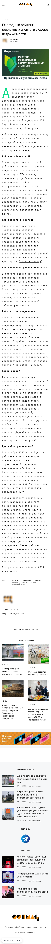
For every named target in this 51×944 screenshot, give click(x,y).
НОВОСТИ (5, 20)
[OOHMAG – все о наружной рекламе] (25, 5)
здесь (13, 571)
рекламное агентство (28, 582)
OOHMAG (15, 39)
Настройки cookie (11, 940)
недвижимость (27, 580)
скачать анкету (30, 261)
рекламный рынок (18, 584)
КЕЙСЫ (4, 701)
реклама (15, 582)
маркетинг (16, 580)
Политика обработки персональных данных (25, 927)
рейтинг (38, 580)
